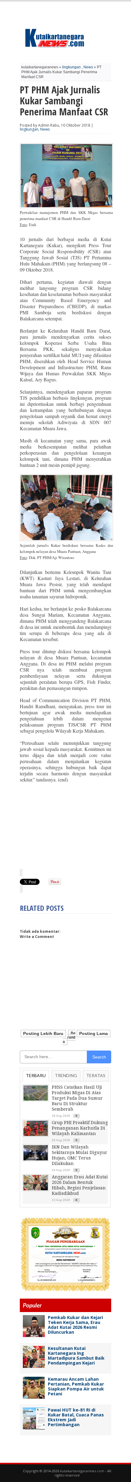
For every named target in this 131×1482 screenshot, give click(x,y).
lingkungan (71, 67)
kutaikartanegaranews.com (82, 1471)
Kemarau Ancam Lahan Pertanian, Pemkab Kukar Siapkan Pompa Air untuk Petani (76, 1386)
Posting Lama (93, 1033)
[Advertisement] (65, 825)
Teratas (95, 1075)
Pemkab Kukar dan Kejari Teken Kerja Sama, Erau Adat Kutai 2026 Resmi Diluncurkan (75, 1324)
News (88, 67)
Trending (66, 1075)
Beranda (69, 1037)
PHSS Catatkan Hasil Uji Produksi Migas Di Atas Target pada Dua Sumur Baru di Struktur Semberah (77, 1098)
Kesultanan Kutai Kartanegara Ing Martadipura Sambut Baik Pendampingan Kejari (76, 1355)
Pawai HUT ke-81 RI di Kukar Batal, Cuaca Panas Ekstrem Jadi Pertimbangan (76, 1417)
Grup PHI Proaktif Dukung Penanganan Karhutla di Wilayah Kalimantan (80, 1128)
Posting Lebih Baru (43, 1033)
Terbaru (36, 1075)
